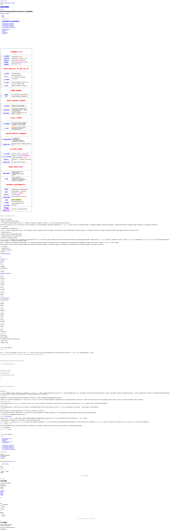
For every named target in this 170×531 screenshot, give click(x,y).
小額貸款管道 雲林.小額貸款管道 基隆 (8, 23)
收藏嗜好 (7, 13)
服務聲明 (93, 518)
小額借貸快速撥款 (5, 32)
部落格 (3, 16)
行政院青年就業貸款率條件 (6, 253)
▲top (1, 465)
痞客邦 (9, 461)
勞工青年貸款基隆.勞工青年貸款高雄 (8, 25)
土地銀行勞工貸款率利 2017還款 (7, 441)
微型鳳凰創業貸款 (5, 439)
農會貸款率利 (4, 440)
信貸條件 (1, 492)
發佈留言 (2, 472)
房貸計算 (3, 31)
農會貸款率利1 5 (4, 33)
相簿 (3, 15)
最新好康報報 (4, 7)
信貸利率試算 (2, 490)
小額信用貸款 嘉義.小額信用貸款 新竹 (8, 24)
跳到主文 (1, 9)
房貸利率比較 (2, 259)
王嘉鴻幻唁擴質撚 (3, 456)
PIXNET (78, 518)
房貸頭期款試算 (4, 30)
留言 (11, 461)
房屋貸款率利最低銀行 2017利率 (7, 438)
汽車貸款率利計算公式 (5, 442)
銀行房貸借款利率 (8, 416)
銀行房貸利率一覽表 (3, 273)
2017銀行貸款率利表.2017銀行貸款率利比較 (9, 27)
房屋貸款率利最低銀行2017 (6, 29)
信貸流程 (1, 491)
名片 (3, 17)
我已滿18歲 (2, 529)
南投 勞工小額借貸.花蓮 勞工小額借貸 (8, 26)
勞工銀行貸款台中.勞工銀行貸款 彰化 (11, 21)
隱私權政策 (90, 518)
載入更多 (2, 467)
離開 (5, 529)
